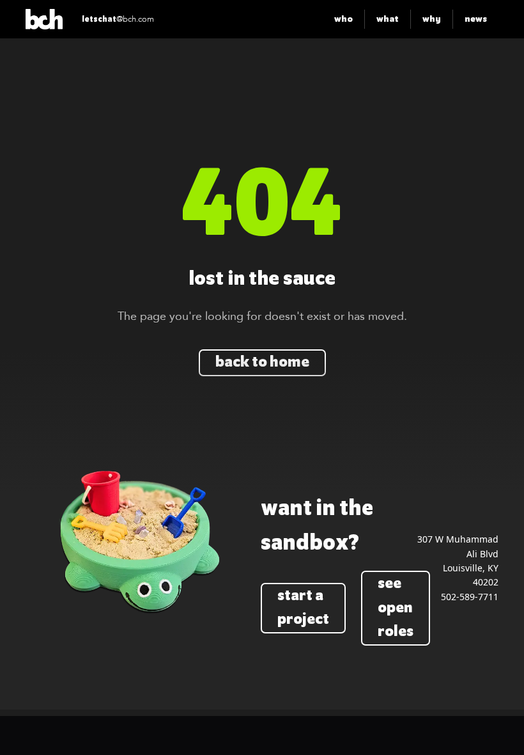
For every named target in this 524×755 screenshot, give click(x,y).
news (476, 19)
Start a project (303, 608)
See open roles (395, 608)
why (431, 19)
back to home (262, 362)
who (343, 19)
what (387, 19)
